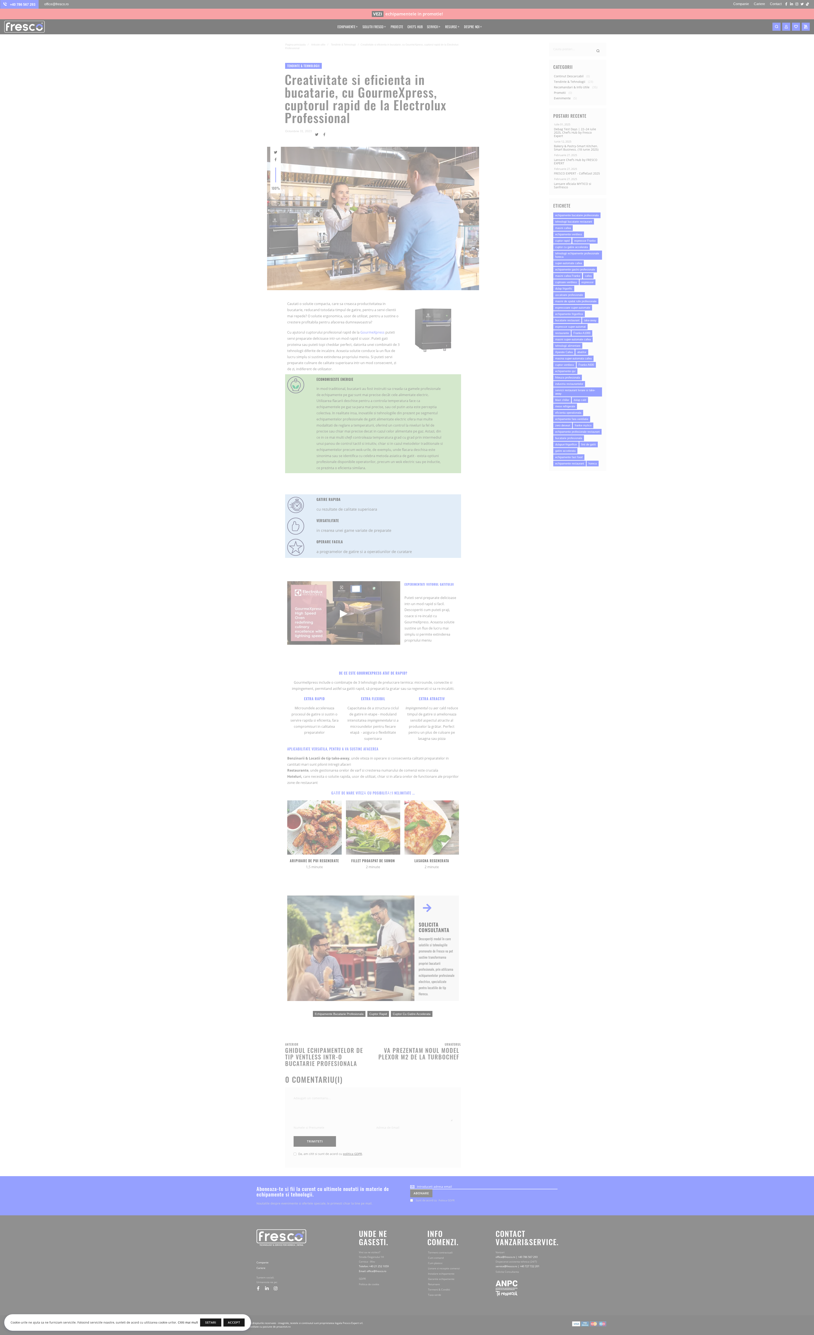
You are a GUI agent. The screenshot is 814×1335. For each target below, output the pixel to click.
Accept (234, 1322)
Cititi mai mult (187, 1322)
